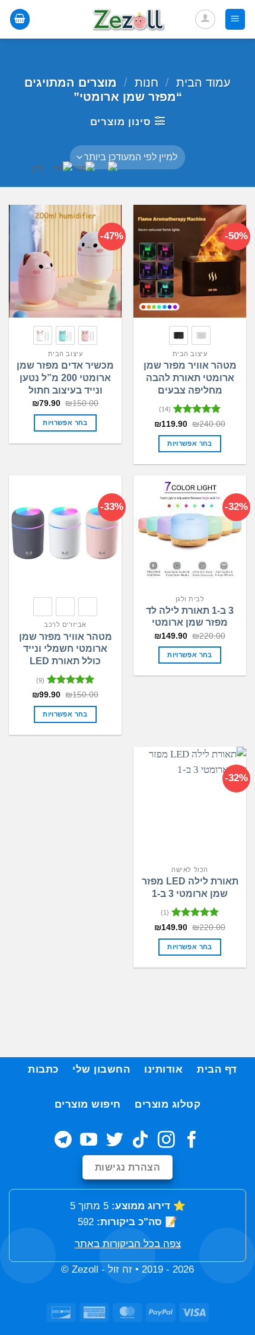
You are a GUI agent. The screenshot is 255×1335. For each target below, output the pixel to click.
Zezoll (85, 1269)
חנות (146, 82)
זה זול (120, 1269)
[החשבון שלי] (205, 19)
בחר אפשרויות (189, 443)
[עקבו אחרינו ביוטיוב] (88, 1140)
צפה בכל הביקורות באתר (128, 1244)
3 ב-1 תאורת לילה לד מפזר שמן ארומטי (190, 616)
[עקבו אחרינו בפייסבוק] (191, 1140)
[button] (235, 19)
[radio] (201, 335)
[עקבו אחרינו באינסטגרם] (166, 1140)
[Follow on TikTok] (140, 1140)
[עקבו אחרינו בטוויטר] (114, 1140)
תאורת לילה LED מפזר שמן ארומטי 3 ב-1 (190, 887)
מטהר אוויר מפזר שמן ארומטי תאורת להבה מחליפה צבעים (190, 377)
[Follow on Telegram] (63, 1140)
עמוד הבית (203, 82)
